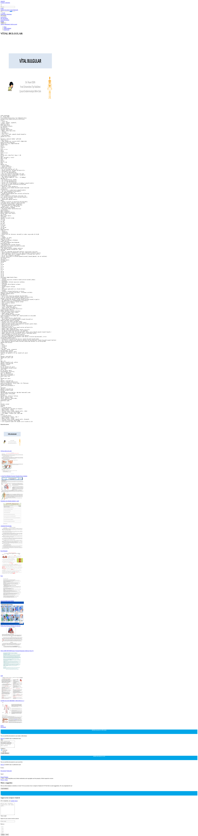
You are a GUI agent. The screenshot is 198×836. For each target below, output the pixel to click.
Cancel (2, 834)
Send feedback (4, 788)
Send (7, 834)
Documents (3, 770)
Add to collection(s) (6, 24)
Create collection (5, 753)
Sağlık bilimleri (7, 28)
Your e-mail (3, 816)
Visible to (3, 748)
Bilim (5, 27)
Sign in (2, 738)
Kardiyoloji (6, 29)
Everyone (5, 750)
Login (2, 8)
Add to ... (3, 22)
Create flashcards (14, 10)
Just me (4, 751)
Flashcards (3, 14)
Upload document (5, 10)
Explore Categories (5, 2)
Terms (6, 779)
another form (14, 800)
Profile (2, 21)
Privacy (3, 779)
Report (2, 777)
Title (2, 740)
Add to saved (14, 24)
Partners (6, 777)
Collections (9, 14)
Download (3, 727)
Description (6, 743)
